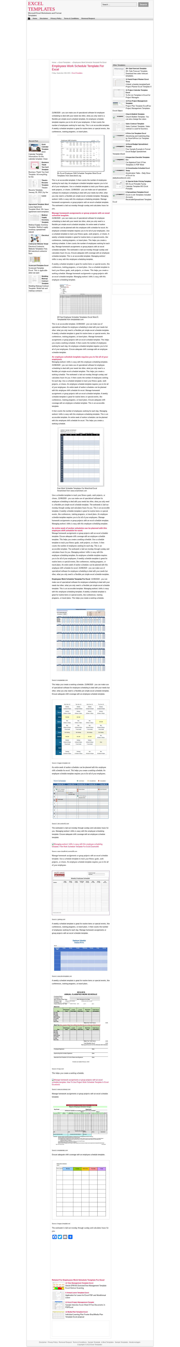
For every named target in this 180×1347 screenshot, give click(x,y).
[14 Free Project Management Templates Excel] (119, 105)
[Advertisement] (90, 39)
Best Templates (108, 1342)
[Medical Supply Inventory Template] (35, 222)
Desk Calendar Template (45, 147)
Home (35, 18)
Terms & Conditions (71, 18)
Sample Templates (121, 1342)
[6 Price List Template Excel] (119, 135)
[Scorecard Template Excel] (35, 263)
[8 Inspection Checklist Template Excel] (119, 159)
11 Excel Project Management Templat (79, 1302)
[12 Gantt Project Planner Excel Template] (119, 86)
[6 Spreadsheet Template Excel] (119, 194)
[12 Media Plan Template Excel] (58, 1318)
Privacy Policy (56, 18)
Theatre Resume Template (45, 182)
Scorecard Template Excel (38, 265)
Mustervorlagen (134, 1342)
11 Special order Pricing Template (138, 181)
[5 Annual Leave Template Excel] (58, 1299)
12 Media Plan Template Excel (76, 1312)
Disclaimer (44, 18)
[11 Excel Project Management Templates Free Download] (58, 1309)
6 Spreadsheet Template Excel (137, 192)
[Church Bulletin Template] (119, 116)
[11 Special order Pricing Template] (119, 188)
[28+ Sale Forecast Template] (119, 75)
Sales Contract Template (135, 124)
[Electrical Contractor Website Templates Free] (34, 242)
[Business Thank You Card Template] (35, 169)
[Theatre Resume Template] (35, 187)
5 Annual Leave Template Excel (77, 1293)
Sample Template (94, 1342)
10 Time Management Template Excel (79, 1283)
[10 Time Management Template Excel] (58, 1289)
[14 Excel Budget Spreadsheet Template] (119, 146)
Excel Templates (64, 62)
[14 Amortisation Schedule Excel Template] (119, 170)
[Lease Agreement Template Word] (35, 202)
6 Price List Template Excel (136, 133)
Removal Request (88, 18)
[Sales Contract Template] (119, 130)
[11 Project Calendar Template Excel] (119, 97)
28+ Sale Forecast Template (136, 68)
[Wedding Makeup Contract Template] (35, 283)
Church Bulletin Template (135, 114)
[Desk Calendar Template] (35, 151)
